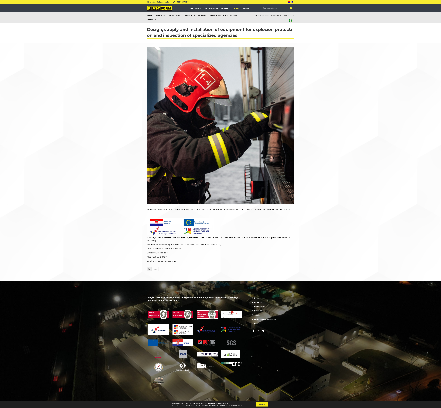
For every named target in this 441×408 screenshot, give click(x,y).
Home (256, 298)
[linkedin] (262, 331)
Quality (257, 315)
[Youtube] (267, 331)
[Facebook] (253, 331)
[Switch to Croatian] (289, 2)
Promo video (259, 306)
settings (238, 405)
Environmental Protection (265, 319)
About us (258, 302)
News (155, 269)
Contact (257, 323)
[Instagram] (258, 331)
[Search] (291, 8)
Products (258, 311)
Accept (262, 404)
